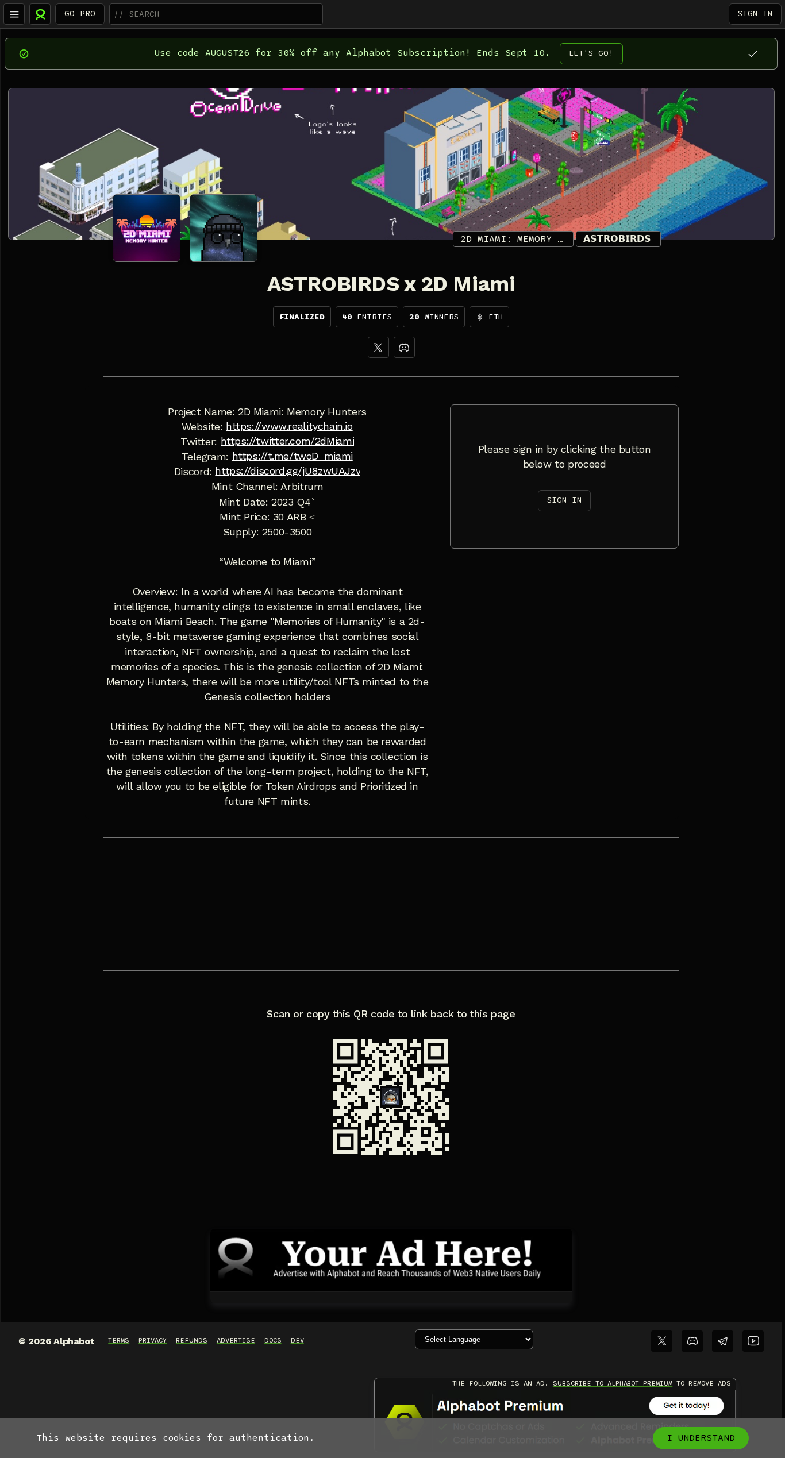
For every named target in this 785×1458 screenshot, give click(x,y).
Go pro (79, 13)
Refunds (191, 1340)
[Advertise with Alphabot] (391, 1258)
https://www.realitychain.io (289, 426)
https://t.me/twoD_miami (292, 456)
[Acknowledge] (752, 53)
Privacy (152, 1340)
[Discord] (404, 347)
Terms (118, 1340)
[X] (378, 347)
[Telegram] (722, 1341)
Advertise (236, 1340)
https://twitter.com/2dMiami (288, 441)
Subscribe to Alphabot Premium (612, 1383)
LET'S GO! (591, 53)
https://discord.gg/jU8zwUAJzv (287, 471)
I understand (701, 1438)
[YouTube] (753, 1341)
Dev (297, 1340)
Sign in (755, 13)
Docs (273, 1340)
